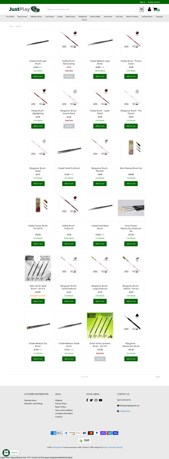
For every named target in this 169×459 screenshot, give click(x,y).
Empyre (105, 447)
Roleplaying (83, 17)
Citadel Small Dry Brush (69, 168)
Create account (154, 2)
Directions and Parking (33, 403)
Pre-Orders (10, 17)
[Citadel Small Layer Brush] (38, 43)
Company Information (64, 413)
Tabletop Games (36, 17)
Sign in (142, 2)
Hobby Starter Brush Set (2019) (38, 227)
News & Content (132, 17)
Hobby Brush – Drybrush (69, 227)
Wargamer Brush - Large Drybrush (100, 287)
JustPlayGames (57, 447)
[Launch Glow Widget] (6, 453)
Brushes (18, 26)
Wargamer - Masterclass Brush (131, 344)
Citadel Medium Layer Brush (100, 62)
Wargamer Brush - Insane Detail (68, 112)
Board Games (70, 17)
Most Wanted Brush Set (131, 168)
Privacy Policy (61, 403)
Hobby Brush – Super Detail (100, 112)
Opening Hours (30, 400)
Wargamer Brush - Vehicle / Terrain (131, 287)
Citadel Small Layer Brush (38, 62)
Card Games (49, 17)
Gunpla (59, 17)
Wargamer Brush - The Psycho (131, 112)
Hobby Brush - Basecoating (69, 62)
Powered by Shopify (115, 447)
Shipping (58, 400)
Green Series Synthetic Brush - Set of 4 (100, 344)
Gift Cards (119, 17)
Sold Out (69, 76)
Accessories (108, 17)
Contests (58, 417)
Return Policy (60, 407)
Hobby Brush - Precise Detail (131, 62)
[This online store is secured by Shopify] (84, 442)
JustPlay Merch (147, 17)
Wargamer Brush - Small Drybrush (68, 287)
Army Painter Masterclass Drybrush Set (131, 228)
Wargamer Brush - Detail (38, 169)
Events (84, 20)
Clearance (159, 17)
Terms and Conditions (64, 410)
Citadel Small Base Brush (100, 227)
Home (11, 26)
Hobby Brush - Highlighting (38, 112)
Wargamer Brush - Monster (100, 169)
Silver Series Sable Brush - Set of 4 (38, 287)
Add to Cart (38, 76)
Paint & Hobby (95, 17)
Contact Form (124, 411)
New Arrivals (22, 17)
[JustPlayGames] (24, 9)
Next (158, 376)
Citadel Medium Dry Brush (38, 344)
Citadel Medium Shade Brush (69, 344)
